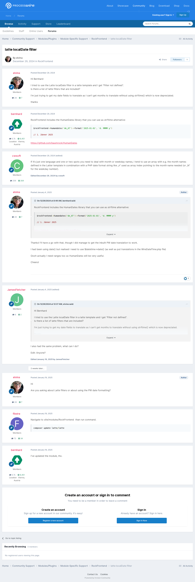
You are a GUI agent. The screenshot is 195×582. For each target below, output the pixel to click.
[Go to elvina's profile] (8, 59)
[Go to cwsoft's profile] (17, 165)
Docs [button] (186, 5)
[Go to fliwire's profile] (17, 423)
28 (15, 98)
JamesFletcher (16, 289)
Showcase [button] (122, 5)
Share (164, 59)
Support (36, 23)
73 (14, 438)
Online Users (36, 31)
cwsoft (16, 155)
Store (48, 23)
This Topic (178, 24)
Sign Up (182, 15)
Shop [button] (176, 5)
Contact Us (92, 574)
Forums (21, 16)
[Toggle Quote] (35, 201)
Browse (9, 23)
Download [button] (164, 5)
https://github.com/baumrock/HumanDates (54, 142)
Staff (21, 31)
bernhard (16, 113)
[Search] (190, 23)
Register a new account (53, 520)
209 (14, 180)
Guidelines (8, 31)
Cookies (104, 574)
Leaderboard (63, 23)
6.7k (13, 138)
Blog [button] (151, 5)
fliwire (16, 413)
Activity (22, 23)
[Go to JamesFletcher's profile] (17, 299)
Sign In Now (141, 520)
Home (8, 16)
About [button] (110, 5)
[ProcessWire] (20, 5)
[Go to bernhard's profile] (17, 124)
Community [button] (139, 5)
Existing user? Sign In (162, 15)
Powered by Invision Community (97, 578)
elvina (19, 57)
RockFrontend (45, 61)
